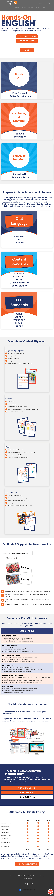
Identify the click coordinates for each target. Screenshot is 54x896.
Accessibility (31, 884)
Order (43, 7)
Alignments (30, 7)
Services (24, 7)
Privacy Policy (23, 884)
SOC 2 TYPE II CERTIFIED (28, 890)
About (37, 7)
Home (10, 7)
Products (17, 7)
